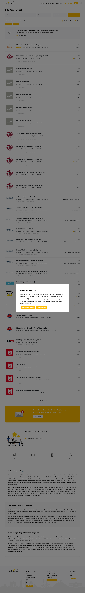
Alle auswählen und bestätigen (28, 307)
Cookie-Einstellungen (42, 307)
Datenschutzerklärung (25, 303)
